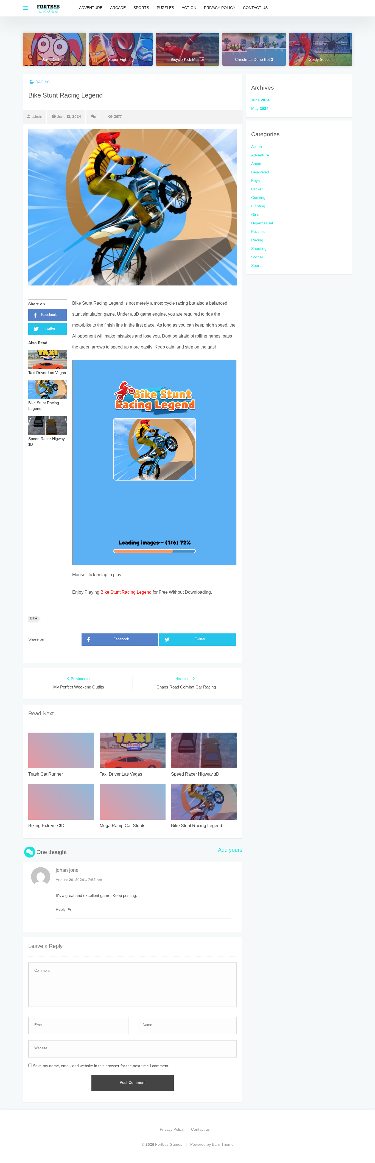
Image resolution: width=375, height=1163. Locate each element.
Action (189, 8)
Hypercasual (262, 223)
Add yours (230, 850)
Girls (255, 215)
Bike (33, 619)
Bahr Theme (223, 1145)
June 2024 (260, 100)
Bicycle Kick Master (187, 60)
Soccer (257, 257)
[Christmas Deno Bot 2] (254, 49)
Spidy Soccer (320, 60)
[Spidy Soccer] (320, 49)
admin (37, 117)
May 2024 (259, 109)
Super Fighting (121, 60)
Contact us (255, 8)
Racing (42, 82)
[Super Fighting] (120, 49)
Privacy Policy (219, 8)
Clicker (257, 189)
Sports (141, 8)
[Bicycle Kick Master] (187, 49)
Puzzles (165, 8)
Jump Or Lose (54, 60)
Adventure (90, 8)
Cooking (258, 198)
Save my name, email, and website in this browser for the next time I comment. (101, 1066)
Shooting (259, 249)
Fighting (258, 206)
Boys (255, 181)
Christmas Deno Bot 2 (254, 60)
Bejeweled (260, 172)
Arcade (118, 8)
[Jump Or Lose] (54, 49)
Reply (61, 910)
